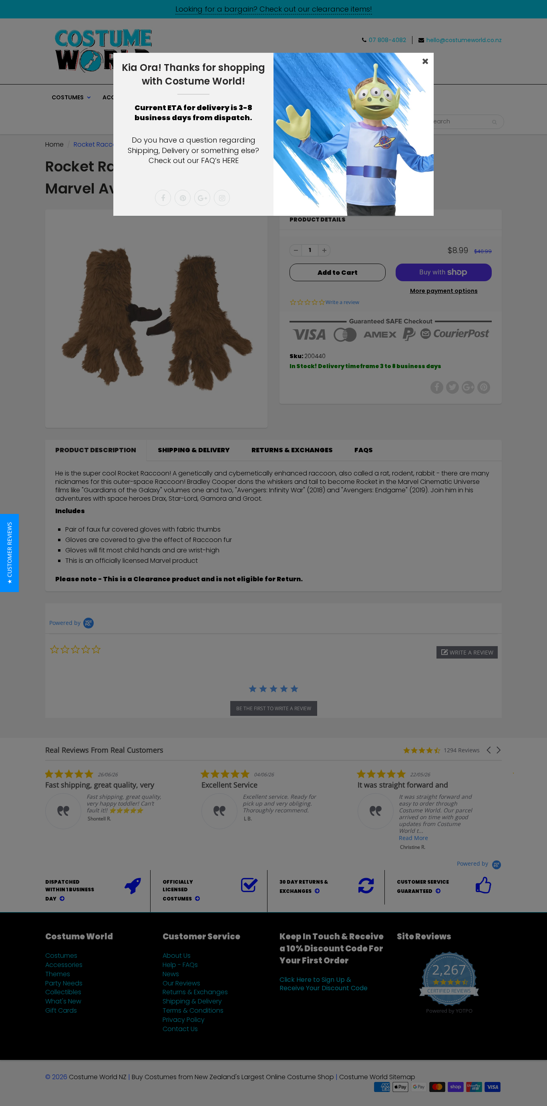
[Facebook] (163, 198)
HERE (230, 160)
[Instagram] (222, 198)
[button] (9, 553)
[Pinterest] (183, 198)
